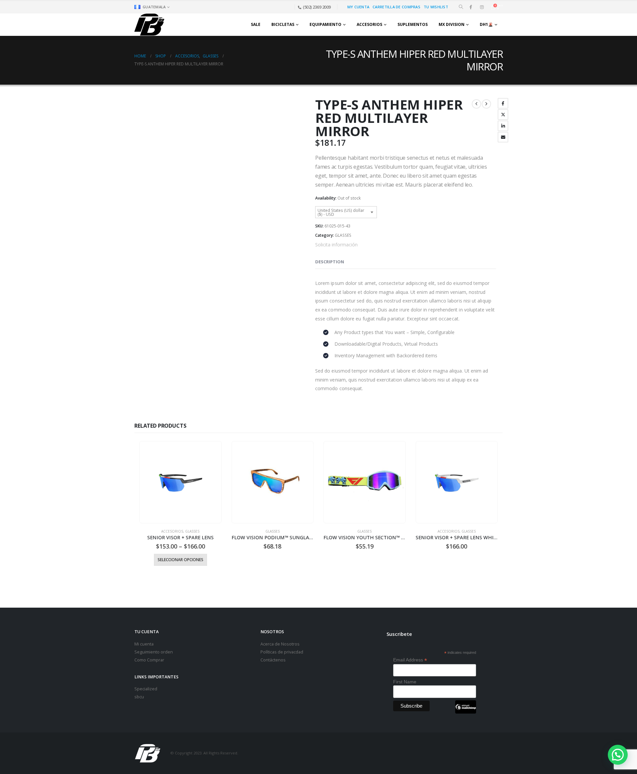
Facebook (503, 103)
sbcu (139, 697)
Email (503, 137)
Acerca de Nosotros (280, 644)
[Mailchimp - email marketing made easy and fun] (465, 712)
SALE (255, 24)
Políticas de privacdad (281, 652)
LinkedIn (503, 126)
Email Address (410, 660)
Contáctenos (273, 660)
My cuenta (358, 6)
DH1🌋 (486, 24)
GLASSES (343, 235)
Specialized (145, 689)
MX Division (451, 24)
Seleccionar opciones (180, 559)
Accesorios (369, 24)
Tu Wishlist (436, 6)
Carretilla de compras (396, 6)
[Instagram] (481, 7)
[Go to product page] (180, 482)
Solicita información (336, 244)
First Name (404, 681)
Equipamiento (325, 24)
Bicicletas (282, 24)
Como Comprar (149, 660)
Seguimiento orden (153, 652)
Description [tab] (329, 262)
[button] (461, 7)
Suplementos (412, 24)
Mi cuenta (144, 644)
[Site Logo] (149, 24)
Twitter (503, 114)
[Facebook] (470, 7)
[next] (486, 104)
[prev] (476, 104)
